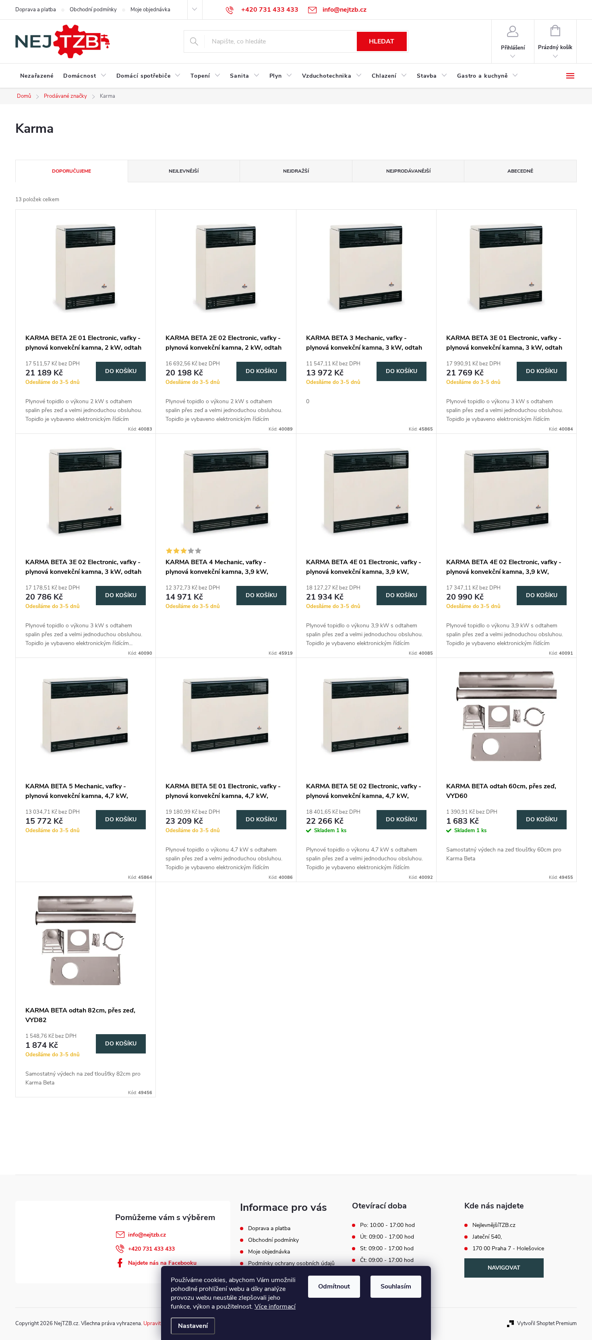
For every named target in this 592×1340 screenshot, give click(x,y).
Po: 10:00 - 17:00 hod (387, 1225)
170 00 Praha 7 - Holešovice (508, 1248)
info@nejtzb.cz (147, 1235)
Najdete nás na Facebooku (162, 1263)
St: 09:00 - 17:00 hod (387, 1248)
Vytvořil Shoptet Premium (547, 1323)
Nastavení (193, 1325)
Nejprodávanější (408, 171)
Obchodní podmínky (93, 9)
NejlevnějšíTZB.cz (493, 1225)
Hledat (381, 41)
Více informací (275, 1306)
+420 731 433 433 (151, 1249)
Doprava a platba (35, 9)
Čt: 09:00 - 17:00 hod (387, 1260)
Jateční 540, (487, 1237)
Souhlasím (396, 1286)
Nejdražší (296, 171)
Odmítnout (334, 1286)
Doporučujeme (71, 171)
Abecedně (520, 171)
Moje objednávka (150, 9)
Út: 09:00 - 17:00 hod (387, 1237)
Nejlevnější (184, 171)
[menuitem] (36, 76)
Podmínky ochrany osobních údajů (291, 1263)
